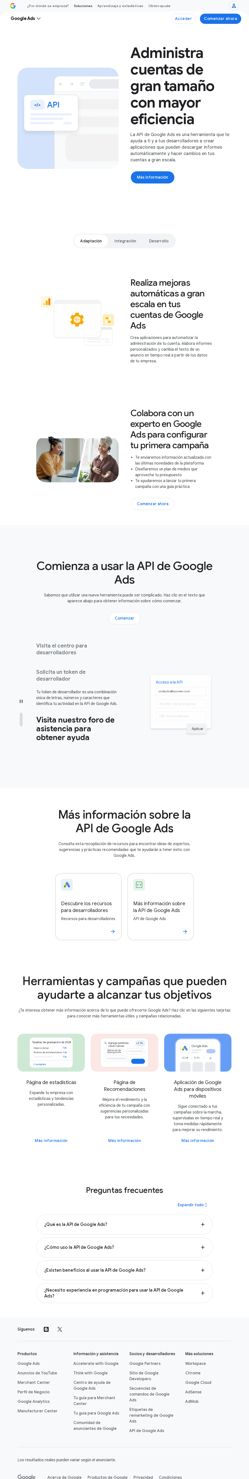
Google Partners (144, 1340)
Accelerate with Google (96, 1340)
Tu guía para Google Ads (96, 1390)
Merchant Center (34, 1359)
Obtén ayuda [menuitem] (159, 6)
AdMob (192, 1378)
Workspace (195, 1340)
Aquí (40, 728)
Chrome (193, 1349)
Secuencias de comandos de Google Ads (149, 1371)
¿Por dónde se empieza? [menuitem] (48, 6)
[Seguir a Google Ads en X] (60, 1306)
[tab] (91, 241)
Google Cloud (198, 1359)
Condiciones (170, 1454)
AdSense (193, 1368)
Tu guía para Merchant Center (94, 1377)
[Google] (27, 1454)
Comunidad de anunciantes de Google (95, 1402)
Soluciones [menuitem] (83, 6)
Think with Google (90, 1349)
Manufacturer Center (38, 1387)
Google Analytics (34, 1378)
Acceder (183, 18)
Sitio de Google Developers (144, 1352)
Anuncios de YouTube (37, 1349)
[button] (124, 1201)
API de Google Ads (146, 1407)
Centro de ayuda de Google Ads (92, 1362)
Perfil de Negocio (34, 1368)
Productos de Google (108, 1454)
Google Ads (29, 1340)
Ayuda (31, 1471)
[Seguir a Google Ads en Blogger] (46, 1306)
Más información (51, 1117)
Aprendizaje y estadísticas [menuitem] (120, 6)
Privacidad (143, 1454)
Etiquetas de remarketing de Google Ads (151, 1392)
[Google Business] (13, 6)
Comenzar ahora (220, 18)
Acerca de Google (64, 1454)
